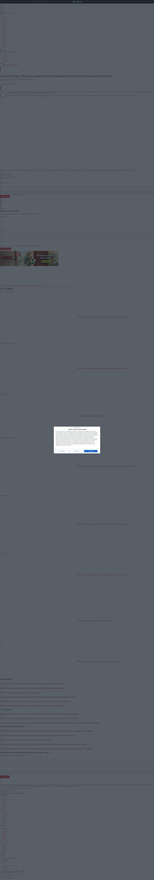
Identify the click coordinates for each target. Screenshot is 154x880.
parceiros (64, 431)
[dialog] (77, 440)
